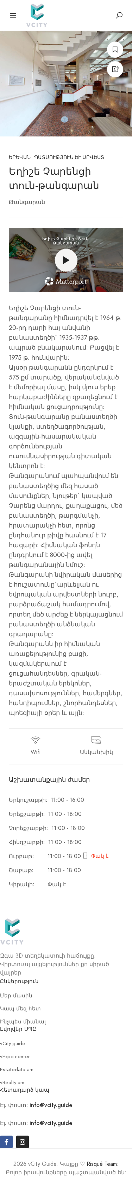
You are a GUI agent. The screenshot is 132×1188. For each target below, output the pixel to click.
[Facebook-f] (6, 1142)
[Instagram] (22, 1142)
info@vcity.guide (51, 1105)
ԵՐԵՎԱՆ (20, 157)
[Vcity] (36, 15)
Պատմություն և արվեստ (69, 157)
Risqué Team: (103, 1164)
